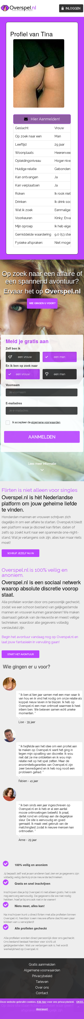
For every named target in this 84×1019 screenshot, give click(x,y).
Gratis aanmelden (42, 964)
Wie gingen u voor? (42, 303)
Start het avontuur (20, 654)
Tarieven (42, 982)
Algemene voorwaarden (42, 970)
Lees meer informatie (42, 463)
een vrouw (25, 357)
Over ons (42, 987)
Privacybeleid (42, 976)
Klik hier (41, 1002)
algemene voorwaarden (45, 422)
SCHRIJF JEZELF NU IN (20, 553)
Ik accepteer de (36, 422)
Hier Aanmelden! (44, 119)
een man (59, 357)
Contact (42, 993)
